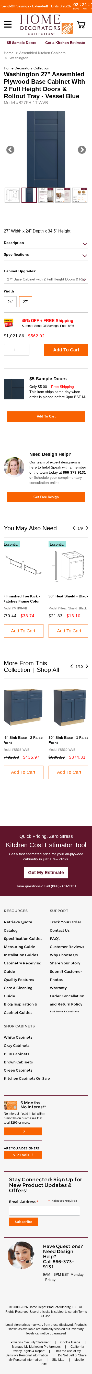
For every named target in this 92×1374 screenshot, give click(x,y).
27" (25, 302)
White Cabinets (18, 1037)
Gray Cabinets (16, 1045)
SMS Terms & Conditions (64, 1011)
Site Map (58, 1359)
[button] (81, 25)
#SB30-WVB (66, 750)
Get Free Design (46, 497)
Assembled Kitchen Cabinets (42, 53)
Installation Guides (21, 955)
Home (9, 53)
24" (10, 302)
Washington (18, 58)
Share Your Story (65, 963)
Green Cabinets (18, 1070)
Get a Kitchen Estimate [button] (65, 43)
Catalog (11, 930)
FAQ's (55, 938)
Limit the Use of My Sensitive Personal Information (43, 1353)
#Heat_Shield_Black (72, 608)
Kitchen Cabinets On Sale (27, 1078)
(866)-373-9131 (63, 886)
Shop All (48, 669)
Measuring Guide (19, 946)
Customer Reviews (67, 946)
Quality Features (19, 979)
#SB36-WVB (20, 750)
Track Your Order (65, 922)
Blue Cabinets (16, 1054)
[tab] (46, 243)
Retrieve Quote (18, 922)
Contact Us (60, 930)
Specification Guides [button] (23, 938)
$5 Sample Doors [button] (21, 43)
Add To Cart (66, 349)
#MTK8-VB (19, 608)
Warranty (58, 988)
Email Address (43, 1202)
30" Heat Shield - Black (68, 596)
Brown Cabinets (18, 1062)
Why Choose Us (64, 955)
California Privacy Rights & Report (48, 1349)
